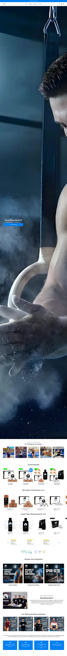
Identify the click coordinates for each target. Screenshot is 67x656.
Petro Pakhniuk (57, 632)
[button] (59, 4)
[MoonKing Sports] (4, 4)
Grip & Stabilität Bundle (41, 483)
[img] (18, 539)
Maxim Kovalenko (41, 632)
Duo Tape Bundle (10, 483)
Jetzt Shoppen (13, 224)
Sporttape (58, 635)
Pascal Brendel (26, 632)
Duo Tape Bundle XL (25, 483)
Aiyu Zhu (10, 632)
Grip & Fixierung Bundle (57, 483)
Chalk (63, 635)
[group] (33, 1)
